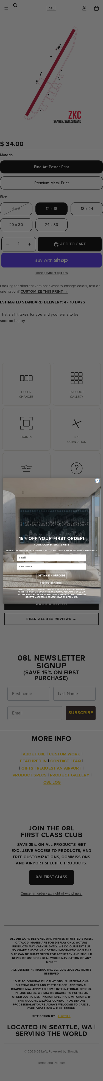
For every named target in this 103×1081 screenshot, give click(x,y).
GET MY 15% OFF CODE (51, 575)
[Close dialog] (97, 481)
